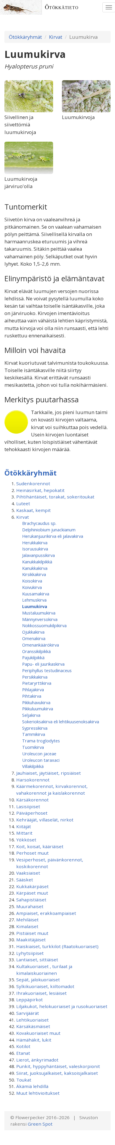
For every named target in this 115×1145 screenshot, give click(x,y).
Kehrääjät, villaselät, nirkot (44, 820)
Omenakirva (33, 638)
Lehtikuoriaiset (32, 1020)
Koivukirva (32, 587)
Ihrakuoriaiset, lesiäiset (41, 993)
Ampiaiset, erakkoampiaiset (46, 913)
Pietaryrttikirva (36, 683)
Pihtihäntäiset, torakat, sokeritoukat (55, 497)
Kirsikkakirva (34, 574)
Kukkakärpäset (32, 886)
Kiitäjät (23, 826)
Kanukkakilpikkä (37, 562)
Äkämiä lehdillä (32, 1086)
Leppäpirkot (29, 999)
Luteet (23, 503)
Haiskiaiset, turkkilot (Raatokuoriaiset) (57, 946)
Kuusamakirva (35, 594)
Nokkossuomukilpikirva (44, 625)
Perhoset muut (32, 853)
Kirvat (55, 37)
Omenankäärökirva (40, 645)
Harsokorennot (33, 780)
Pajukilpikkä (33, 657)
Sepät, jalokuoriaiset (38, 979)
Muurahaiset (29, 906)
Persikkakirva (34, 677)
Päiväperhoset (31, 813)
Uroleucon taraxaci (41, 760)
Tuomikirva (33, 747)
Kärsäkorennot (32, 800)
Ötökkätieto (61, 7)
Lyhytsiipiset (30, 953)
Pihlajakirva (33, 689)
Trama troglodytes (41, 741)
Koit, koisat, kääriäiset (39, 846)
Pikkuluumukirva (37, 709)
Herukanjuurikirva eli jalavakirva (52, 536)
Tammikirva (33, 734)
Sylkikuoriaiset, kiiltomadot (45, 986)
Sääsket (24, 880)
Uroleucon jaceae (39, 753)
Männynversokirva (40, 619)
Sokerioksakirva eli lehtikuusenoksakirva (60, 721)
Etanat (23, 1053)
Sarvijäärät (27, 1013)
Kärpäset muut (32, 893)
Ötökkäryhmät (25, 37)
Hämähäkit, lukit (33, 1040)
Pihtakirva (31, 696)
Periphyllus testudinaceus (47, 670)
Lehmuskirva (34, 600)
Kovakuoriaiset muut (38, 1033)
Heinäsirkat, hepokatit (40, 490)
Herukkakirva (34, 542)
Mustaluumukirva (38, 613)
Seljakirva (31, 715)
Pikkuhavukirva (36, 702)
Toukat (23, 1080)
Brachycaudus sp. (39, 523)
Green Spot (40, 1124)
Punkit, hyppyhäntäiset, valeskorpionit (58, 1066)
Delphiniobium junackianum (48, 530)
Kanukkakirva (34, 568)
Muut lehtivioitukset (38, 1093)
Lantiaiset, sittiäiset (37, 959)
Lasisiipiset (28, 806)
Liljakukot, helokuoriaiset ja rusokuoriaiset (61, 1006)
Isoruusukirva (35, 549)
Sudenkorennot (33, 483)
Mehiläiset (27, 920)
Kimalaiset (27, 926)
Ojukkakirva (33, 632)
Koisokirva (32, 581)
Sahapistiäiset (31, 900)
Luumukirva (34, 606)
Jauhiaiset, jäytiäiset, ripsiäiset (48, 773)
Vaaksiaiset (28, 873)
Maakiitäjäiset (31, 940)
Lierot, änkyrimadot (37, 1060)
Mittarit (24, 833)
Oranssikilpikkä (36, 651)
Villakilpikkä (33, 766)
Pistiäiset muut (32, 933)
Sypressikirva (34, 728)
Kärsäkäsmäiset (33, 1026)
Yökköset (26, 840)
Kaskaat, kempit (33, 510)
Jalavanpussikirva (38, 555)
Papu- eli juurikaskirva (43, 664)
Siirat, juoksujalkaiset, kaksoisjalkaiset (57, 1073)
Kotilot (23, 1046)
